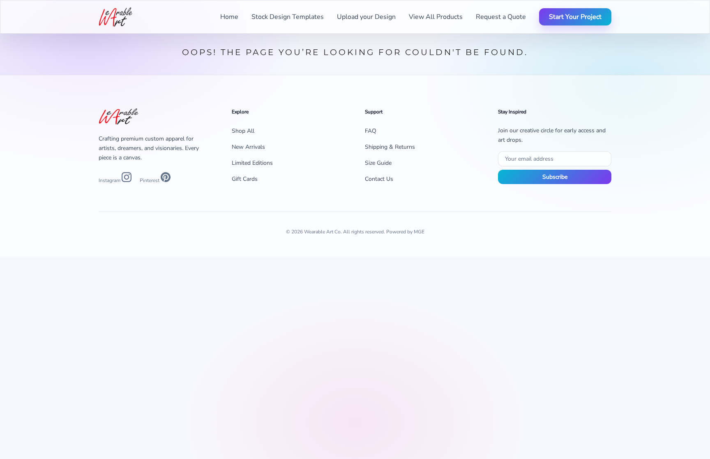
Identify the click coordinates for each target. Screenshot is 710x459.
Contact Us (379, 179)
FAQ (370, 131)
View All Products (436, 16)
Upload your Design (366, 16)
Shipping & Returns (390, 147)
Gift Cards (245, 179)
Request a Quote (501, 16)
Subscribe (554, 177)
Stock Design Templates (287, 16)
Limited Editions (252, 163)
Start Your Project (575, 16)
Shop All (243, 131)
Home (229, 16)
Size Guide (378, 163)
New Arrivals (248, 147)
